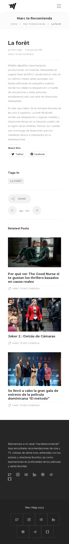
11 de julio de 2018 (33, 49)
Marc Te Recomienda (34, 24)
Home (14, 24)
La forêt (16, 181)
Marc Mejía (17, 49)
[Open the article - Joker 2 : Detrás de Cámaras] (34, 315)
